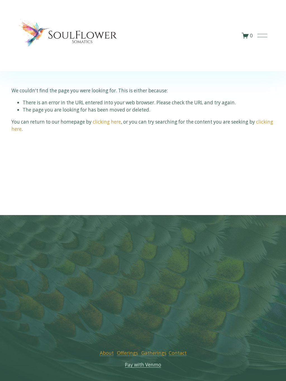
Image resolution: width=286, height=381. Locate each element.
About (107, 353)
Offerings (127, 353)
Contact (178, 353)
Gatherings (153, 353)
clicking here (107, 122)
